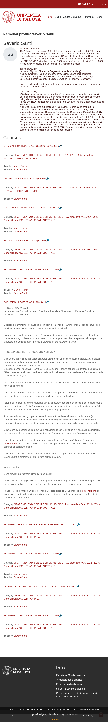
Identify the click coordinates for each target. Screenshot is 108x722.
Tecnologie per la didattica (69, 680)
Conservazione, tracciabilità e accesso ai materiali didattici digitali (71, 716)
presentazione (11, 443)
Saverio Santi (20, 169)
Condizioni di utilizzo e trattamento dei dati (28, 716)
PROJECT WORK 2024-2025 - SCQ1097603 (25, 240)
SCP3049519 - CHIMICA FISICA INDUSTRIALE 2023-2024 (31, 269)
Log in (103, 4)
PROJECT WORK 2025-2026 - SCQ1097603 (25, 178)
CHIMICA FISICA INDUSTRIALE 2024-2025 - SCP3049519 (31, 208)
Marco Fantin (20, 166)
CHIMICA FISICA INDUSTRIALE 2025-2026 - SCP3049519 (31, 146)
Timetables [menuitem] (89, 17)
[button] (86, 4)
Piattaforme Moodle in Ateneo (71, 675)
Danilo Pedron (21, 290)
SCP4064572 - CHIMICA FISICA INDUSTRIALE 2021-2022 (31, 615)
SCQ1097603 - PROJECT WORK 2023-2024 (25, 302)
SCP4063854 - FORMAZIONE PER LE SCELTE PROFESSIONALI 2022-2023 (40, 524)
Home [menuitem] (49, 17)
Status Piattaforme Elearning (70, 689)
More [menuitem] (99, 17)
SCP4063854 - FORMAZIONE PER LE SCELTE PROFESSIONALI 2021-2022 (40, 586)
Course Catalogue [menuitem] (72, 17)
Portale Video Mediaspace (69, 684)
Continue (54, 719)
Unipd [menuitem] (58, 17)
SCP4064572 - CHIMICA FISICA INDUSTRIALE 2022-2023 (31, 553)
